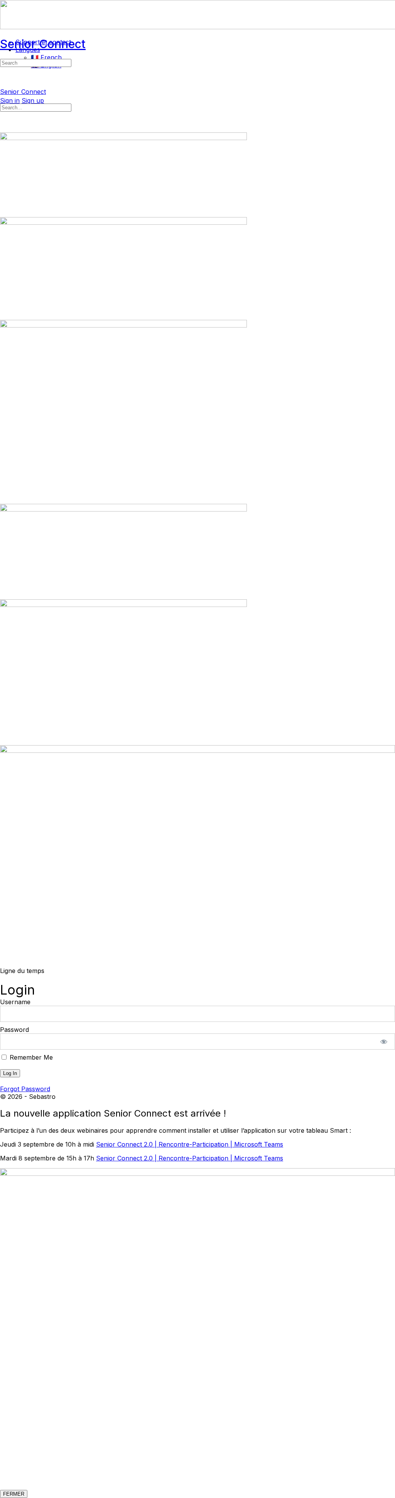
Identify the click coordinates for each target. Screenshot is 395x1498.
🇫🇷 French (46, 57)
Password (14, 1029)
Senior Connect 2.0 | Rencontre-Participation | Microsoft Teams (189, 1144)
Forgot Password (25, 1089)
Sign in (10, 100)
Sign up (33, 100)
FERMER (13, 1494)
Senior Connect (43, 44)
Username (15, 1002)
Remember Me (30, 1057)
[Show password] (384, 1041)
